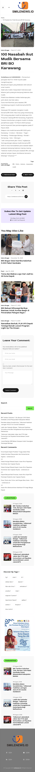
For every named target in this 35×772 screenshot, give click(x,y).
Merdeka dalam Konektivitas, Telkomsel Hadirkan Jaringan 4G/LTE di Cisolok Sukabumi (16, 423)
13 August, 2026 (17, 534)
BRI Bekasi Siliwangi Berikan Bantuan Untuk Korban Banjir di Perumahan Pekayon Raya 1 (15, 310)
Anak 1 (17, 591)
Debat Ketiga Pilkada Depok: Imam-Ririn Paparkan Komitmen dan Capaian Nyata (16, 463)
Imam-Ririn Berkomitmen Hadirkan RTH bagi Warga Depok (17, 489)
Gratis (17, 164)
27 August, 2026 (17, 503)
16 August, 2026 (17, 519)
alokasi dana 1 (9, 582)
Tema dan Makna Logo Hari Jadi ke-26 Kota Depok (17, 275)
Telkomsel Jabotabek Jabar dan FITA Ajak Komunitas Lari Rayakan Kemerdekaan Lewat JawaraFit (15, 436)
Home (2, 18)
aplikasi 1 (24, 600)
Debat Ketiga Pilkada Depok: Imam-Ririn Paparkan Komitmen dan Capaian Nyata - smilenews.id (16, 468)
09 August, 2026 (17, 552)
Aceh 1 (14, 577)
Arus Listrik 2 (9, 609)
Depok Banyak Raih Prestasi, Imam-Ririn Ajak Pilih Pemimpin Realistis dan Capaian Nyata (16, 476)
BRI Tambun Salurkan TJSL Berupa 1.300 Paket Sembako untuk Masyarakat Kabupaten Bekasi (15, 418)
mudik (14, 167)
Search (4, 403)
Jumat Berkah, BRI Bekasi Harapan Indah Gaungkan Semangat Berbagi (17, 442)
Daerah (6, 284)
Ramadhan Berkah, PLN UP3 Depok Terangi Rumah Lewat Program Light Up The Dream (17, 325)
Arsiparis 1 (18, 604)
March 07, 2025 (16, 305)
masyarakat (29, 164)
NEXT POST (28, 175)
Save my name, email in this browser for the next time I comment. (17, 367)
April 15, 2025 (10, 271)
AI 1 (22, 577)
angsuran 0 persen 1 (11, 595)
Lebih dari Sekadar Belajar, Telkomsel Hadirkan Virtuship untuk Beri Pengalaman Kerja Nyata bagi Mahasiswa (16, 429)
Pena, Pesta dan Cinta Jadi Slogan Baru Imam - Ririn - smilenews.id (17, 481)
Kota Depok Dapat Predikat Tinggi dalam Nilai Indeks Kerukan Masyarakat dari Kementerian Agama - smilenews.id (15, 454)
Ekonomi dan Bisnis (10, 237)
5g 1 (6, 577)
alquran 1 (20, 582)
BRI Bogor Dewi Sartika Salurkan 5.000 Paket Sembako (16, 262)
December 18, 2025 (17, 258)
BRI (13, 164)
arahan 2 (7, 604)
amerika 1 (8, 591)
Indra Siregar (5, 50)
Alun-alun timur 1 (10, 586)
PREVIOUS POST (9, 175)
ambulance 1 (23, 586)
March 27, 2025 (16, 50)
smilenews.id (17, 768)
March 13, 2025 (15, 321)
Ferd (2, 271)
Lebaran (22, 164)
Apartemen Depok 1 (11, 600)
